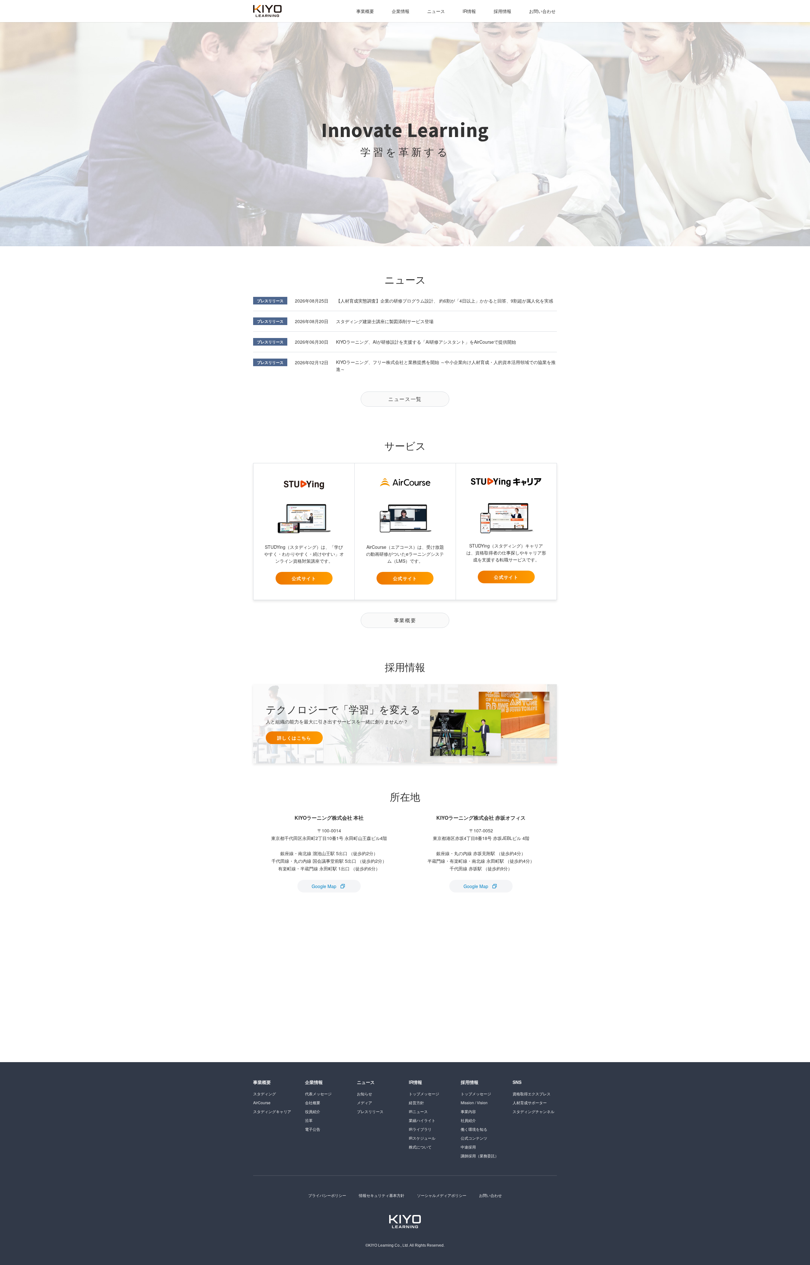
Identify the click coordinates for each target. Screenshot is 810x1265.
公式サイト (304, 578)
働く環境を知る (474, 1129)
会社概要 (312, 1102)
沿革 (309, 1120)
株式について (420, 1146)
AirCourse (262, 1102)
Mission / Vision (474, 1102)
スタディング (264, 1093)
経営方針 (416, 1102)
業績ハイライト (422, 1120)
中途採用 (468, 1146)
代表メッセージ (318, 1093)
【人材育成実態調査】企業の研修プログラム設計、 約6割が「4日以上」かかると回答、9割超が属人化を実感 (444, 300)
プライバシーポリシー (327, 1195)
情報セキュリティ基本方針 (381, 1195)
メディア (364, 1102)
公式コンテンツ (474, 1138)
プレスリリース (270, 301)
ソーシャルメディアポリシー (441, 1195)
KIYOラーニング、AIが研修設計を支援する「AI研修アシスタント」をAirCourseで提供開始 (426, 342)
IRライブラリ (420, 1129)
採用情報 (502, 11)
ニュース (436, 11)
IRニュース (418, 1111)
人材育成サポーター (530, 1102)
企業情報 (400, 11)
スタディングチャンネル (533, 1111)
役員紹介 (312, 1111)
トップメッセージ (424, 1093)
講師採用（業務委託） (480, 1155)
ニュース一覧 (405, 399)
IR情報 (469, 11)
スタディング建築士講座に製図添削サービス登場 (384, 321)
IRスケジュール (422, 1138)
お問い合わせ (542, 11)
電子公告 (312, 1129)
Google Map (324, 886)
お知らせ (364, 1093)
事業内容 (468, 1111)
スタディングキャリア (272, 1111)
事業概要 (365, 11)
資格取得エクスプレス (532, 1093)
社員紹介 (468, 1120)
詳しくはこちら (294, 738)
